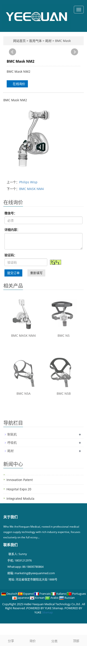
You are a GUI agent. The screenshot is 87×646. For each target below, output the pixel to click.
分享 (11, 641)
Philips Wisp (28, 182)
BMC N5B (64, 393)
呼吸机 (12, 442)
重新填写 (36, 273)
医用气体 (36, 41)
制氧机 (12, 434)
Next (74, 52)
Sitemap (47, 612)
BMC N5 (64, 335)
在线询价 (18, 84)
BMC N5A (24, 393)
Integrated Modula (20, 498)
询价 (32, 641)
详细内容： (12, 229)
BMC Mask (62, 41)
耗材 (48, 41)
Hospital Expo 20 (18, 489)
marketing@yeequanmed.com (34, 573)
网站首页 (19, 41)
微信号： (10, 213)
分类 (54, 641)
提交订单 (13, 273)
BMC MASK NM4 (31, 189)
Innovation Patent (19, 480)
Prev (12, 52)
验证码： (10, 255)
